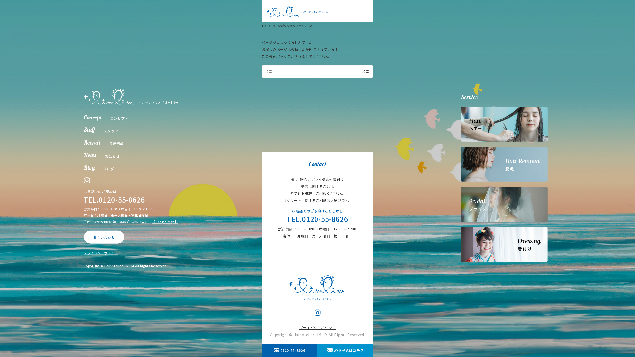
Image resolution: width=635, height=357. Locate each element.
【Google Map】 (165, 221)
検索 (365, 71)
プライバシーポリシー (101, 253)
